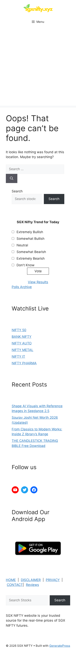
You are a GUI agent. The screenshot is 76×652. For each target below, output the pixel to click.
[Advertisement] (38, 68)
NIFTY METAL (22, 350)
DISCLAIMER (31, 580)
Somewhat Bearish (31, 252)
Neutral (22, 245)
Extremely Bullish (30, 232)
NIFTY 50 (19, 330)
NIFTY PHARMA (24, 363)
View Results (38, 282)
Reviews (32, 585)
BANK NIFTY (21, 337)
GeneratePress (59, 646)
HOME (11, 580)
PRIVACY (53, 580)
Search (17, 191)
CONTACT (15, 585)
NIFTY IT (18, 356)
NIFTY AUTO (22, 343)
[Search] (11, 178)
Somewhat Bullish (30, 239)
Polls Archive (22, 287)
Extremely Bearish (31, 258)
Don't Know (25, 265)
